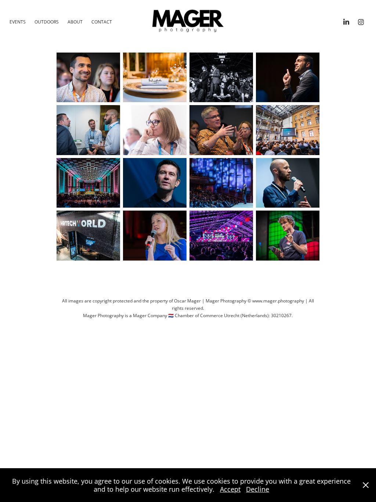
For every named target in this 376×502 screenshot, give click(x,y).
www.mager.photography (278, 301)
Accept (230, 489)
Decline (257, 489)
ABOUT (75, 22)
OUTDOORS (47, 22)
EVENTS (18, 22)
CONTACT (101, 22)
